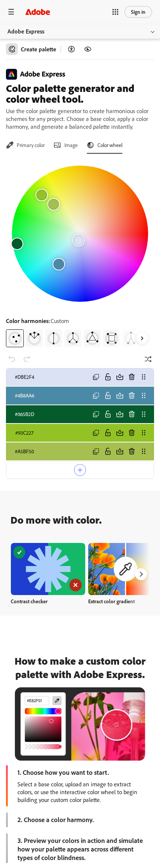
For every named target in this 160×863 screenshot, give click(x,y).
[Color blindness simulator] (88, 49)
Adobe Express (25, 31)
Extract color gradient (111, 635)
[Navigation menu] (11, 11)
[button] (115, 12)
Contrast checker (29, 635)
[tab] (25, 145)
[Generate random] (148, 359)
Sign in (138, 12)
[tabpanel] (80, 253)
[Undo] (12, 359)
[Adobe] (37, 11)
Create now (48, 603)
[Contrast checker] (71, 49)
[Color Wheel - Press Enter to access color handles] (80, 234)
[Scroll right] (142, 338)
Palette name (25, 489)
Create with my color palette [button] (80, 511)
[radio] (15, 338)
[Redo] (27, 359)
